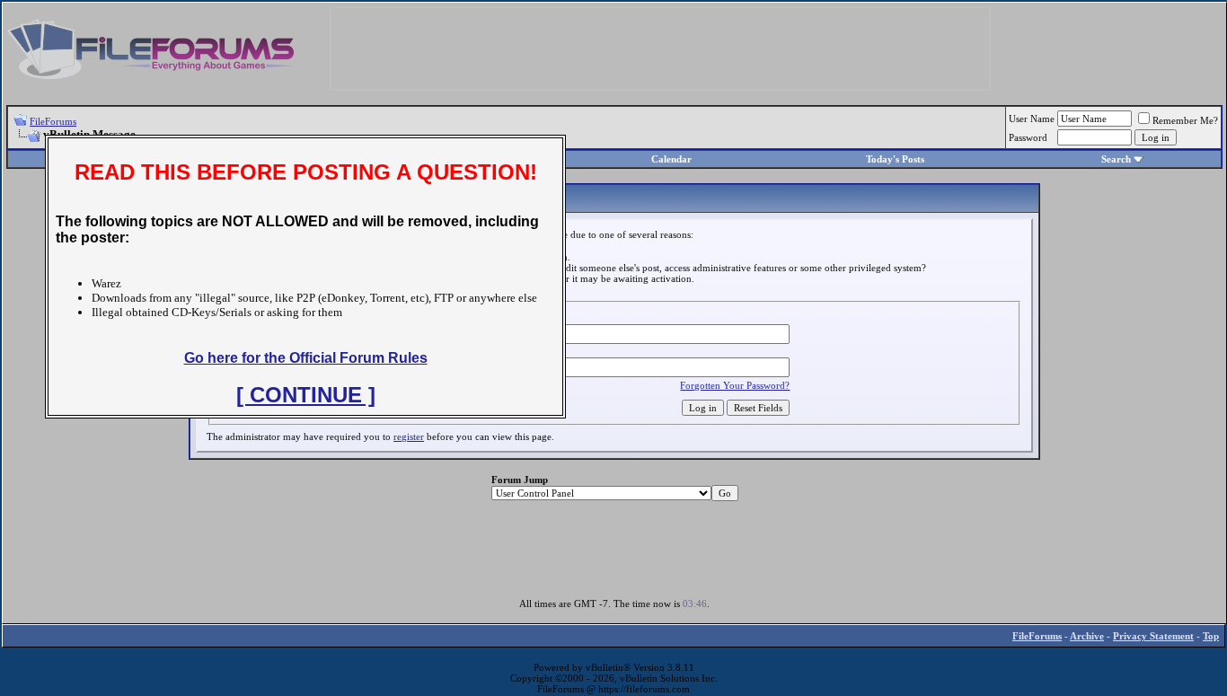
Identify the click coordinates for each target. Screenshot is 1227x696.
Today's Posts (895, 159)
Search (1116, 159)
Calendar (671, 159)
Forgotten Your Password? (735, 385)
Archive (1087, 635)
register (408, 436)
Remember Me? (1185, 120)
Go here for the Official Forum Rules (306, 358)
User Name (1032, 118)
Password (1028, 137)
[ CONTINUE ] (305, 395)
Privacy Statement (1153, 635)
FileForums (53, 121)
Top (1211, 635)
